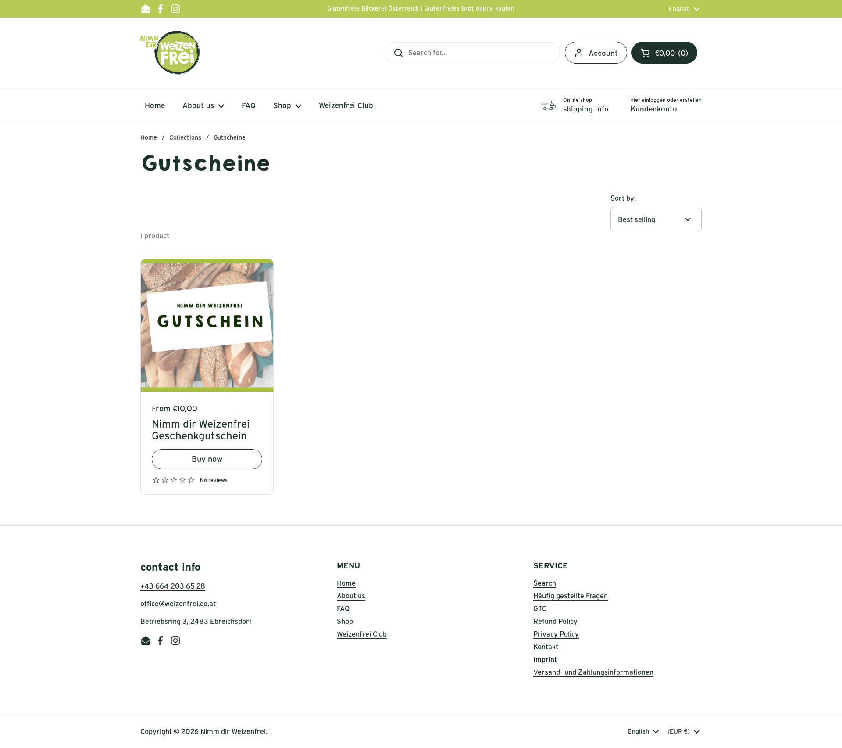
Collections (185, 137)
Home (148, 137)
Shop (345, 621)
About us (351, 596)
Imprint (545, 659)
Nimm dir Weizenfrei (233, 731)
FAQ (343, 608)
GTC (539, 608)
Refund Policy (555, 621)
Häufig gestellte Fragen (570, 596)
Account (603, 53)
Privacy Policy (556, 634)
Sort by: (623, 198)
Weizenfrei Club (362, 634)
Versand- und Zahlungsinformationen (593, 672)
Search (544, 583)
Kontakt (545, 647)
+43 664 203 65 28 (172, 586)
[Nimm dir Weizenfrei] (170, 53)
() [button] (672, 55)
